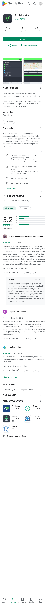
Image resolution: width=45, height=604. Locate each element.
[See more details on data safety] (11, 188)
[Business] (9, 122)
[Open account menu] (41, 4)
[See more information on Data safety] (41, 128)
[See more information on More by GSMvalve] (41, 401)
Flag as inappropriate (14, 436)
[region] (22, 29)
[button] (26, 31)
